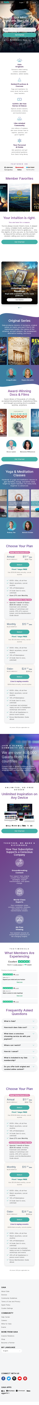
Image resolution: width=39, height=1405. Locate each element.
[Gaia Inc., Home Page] (6, 2)
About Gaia (5, 1291)
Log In (34, 2)
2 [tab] (21, 308)
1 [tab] (19, 308)
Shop (3, 1339)
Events (3, 1327)
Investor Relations (7, 1336)
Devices (4, 1295)
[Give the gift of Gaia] (27, 2)
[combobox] (11, 1351)
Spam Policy (5, 1305)
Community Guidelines (9, 1298)
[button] (19, 1021)
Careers (4, 1320)
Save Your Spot (19, 279)
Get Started (19, 35)
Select (19, 632)
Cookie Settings (7, 1308)
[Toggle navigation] (2, 2)
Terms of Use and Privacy (10, 1301)
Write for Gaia (6, 1324)
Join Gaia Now (19, 275)
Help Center (5, 1317)
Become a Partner (8, 1343)
